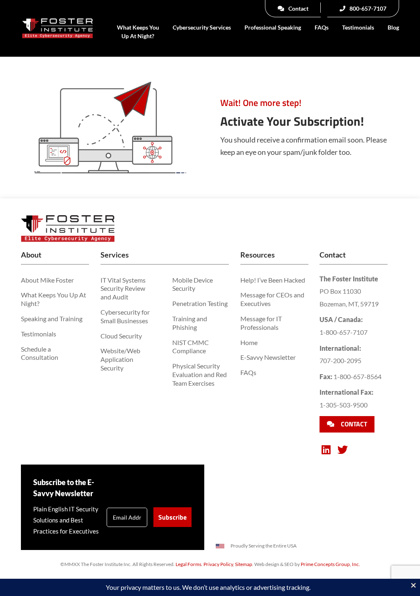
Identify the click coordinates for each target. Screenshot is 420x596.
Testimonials (358, 27)
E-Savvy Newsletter (268, 357)
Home (249, 342)
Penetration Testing (200, 303)
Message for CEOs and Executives (272, 299)
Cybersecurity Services (202, 27)
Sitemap (243, 564)
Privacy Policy (218, 564)
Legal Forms (188, 564)
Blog (393, 27)
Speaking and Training (51, 318)
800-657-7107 (367, 8)
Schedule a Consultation (39, 353)
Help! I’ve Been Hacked (272, 280)
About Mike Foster (47, 280)
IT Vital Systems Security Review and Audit (123, 288)
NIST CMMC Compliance (190, 346)
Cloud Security (121, 336)
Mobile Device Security (192, 284)
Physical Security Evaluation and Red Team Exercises (199, 374)
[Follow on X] (342, 449)
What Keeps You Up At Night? (138, 31)
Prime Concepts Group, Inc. (330, 564)
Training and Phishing (189, 323)
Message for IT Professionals (261, 323)
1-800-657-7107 (344, 332)
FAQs (322, 27)
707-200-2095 (340, 360)
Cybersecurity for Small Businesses (125, 316)
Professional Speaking (272, 27)
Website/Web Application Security (120, 359)
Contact (297, 8)
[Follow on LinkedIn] (326, 449)
